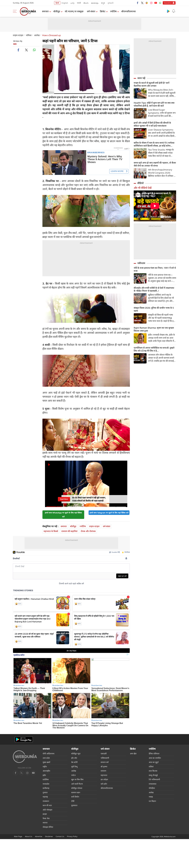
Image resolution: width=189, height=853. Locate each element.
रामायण (103, 771)
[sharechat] (147, 3)
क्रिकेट (102, 11)
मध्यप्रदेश (46, 784)
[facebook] (138, 3)
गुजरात (45, 792)
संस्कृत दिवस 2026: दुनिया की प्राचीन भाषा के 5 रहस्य (154, 309)
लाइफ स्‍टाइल (18, 35)
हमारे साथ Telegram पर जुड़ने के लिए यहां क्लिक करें (109, 512)
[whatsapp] (34, 50)
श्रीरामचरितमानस (128, 11)
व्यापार (45, 822)
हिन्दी (57, 3)
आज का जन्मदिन (155, 758)
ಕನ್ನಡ (103, 3)
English (65, 3)
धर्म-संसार (91, 11)
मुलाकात (74, 805)
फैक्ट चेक (46, 818)
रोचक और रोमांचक (88, 531)
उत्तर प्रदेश (46, 758)
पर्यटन (73, 775)
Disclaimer (49, 836)
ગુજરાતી (110, 3)
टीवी (72, 801)
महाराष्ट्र (45, 796)
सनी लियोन (75, 796)
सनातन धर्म (105, 762)
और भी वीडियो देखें (142, 188)
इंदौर (44, 775)
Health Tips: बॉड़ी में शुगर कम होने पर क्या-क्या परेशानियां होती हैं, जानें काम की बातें (154, 104)
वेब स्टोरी (74, 762)
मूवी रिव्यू (74, 766)
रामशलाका (152, 784)
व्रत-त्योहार (104, 779)
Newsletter (168, 3)
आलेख (37, 35)
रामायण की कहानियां (69, 531)
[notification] (173, 11)
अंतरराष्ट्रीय (46, 771)
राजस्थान (46, 801)
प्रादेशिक (46, 779)
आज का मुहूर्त (154, 762)
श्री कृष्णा (104, 766)
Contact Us (60, 836)
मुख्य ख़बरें (46, 762)
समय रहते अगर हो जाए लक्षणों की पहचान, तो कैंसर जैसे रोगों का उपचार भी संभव (155, 164)
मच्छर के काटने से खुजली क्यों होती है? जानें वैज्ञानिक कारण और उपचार (151, 84)
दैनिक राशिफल (154, 753)
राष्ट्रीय (45, 766)
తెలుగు (85, 3)
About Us (28, 836)
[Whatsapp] (160, 3)
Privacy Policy (72, 836)
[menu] (15, 11)
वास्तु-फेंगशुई (153, 775)
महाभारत (104, 775)
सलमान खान (75, 792)
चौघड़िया (152, 788)
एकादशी (104, 753)
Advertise (38, 836)
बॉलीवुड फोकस (76, 788)
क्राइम (45, 814)
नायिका (28, 35)
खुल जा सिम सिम (77, 779)
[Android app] (24, 739)
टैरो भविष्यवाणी (154, 779)
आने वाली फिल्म (77, 784)
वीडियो (140, 183)
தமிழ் (72, 3)
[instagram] (151, 3)
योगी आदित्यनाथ (48, 753)
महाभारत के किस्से (51, 531)
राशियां (151, 766)
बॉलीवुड (56, 11)
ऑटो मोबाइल (47, 809)
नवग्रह (151, 796)
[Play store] (168, 11)
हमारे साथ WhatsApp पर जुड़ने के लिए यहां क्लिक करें (63, 514)
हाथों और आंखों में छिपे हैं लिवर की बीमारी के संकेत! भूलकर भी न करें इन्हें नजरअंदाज (152, 124)
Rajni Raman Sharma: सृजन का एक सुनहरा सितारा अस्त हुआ (154, 329)
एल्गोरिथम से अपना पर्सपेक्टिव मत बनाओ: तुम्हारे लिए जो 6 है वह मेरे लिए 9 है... (154, 349)
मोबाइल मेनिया (48, 827)
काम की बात (47, 805)
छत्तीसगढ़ (46, 788)
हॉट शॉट (74, 758)
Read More (64, 500)
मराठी (79, 3)
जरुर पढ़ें (141, 78)
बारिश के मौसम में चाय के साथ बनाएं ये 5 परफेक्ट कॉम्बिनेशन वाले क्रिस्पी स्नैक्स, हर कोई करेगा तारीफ (154, 144)
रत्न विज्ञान (152, 801)
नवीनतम (141, 263)
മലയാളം (94, 3)
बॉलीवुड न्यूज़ (75, 753)
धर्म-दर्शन (104, 784)
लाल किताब (153, 771)
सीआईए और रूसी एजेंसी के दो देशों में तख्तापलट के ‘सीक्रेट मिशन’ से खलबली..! (154, 289)
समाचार (45, 11)
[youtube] (156, 3)
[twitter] (142, 3)
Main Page (18, 836)
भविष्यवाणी (105, 758)
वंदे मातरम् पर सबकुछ (74, 11)
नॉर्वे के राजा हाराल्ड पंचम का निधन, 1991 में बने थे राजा (155, 269)
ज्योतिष (113, 11)
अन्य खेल (133, 753)
